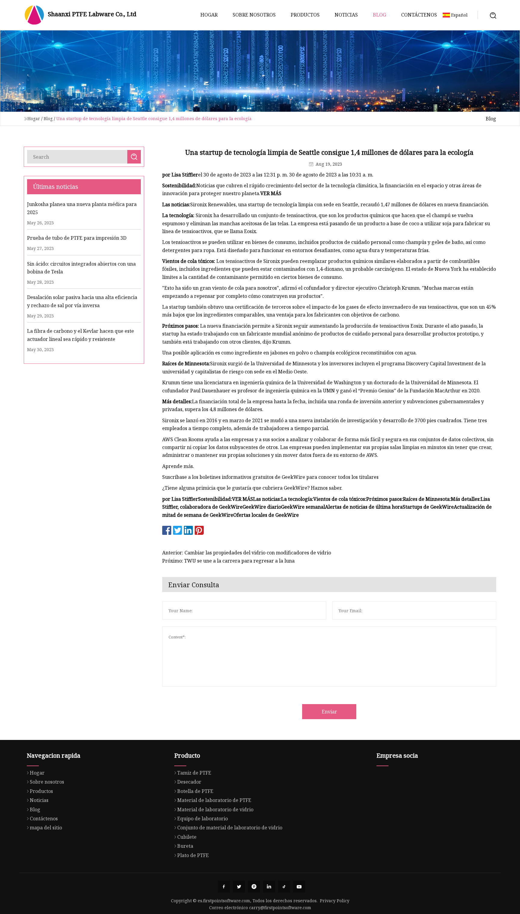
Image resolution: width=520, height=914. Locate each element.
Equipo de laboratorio (202, 818)
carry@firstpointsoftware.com (280, 907)
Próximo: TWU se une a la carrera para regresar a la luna (228, 560)
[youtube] (299, 887)
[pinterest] (254, 887)
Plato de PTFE (193, 855)
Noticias (346, 14)
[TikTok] (284, 887)
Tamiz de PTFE (194, 772)
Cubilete (187, 837)
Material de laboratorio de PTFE (214, 800)
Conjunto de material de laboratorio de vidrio (229, 827)
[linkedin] (269, 887)
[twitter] (239, 887)
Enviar (329, 711)
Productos (305, 14)
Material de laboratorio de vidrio (215, 809)
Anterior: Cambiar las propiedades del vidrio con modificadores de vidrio (246, 552)
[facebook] (224, 887)
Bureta (185, 846)
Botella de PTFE (195, 791)
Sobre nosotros (254, 14)
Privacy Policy (334, 900)
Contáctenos (419, 14)
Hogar (209, 14)
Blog (379, 14)
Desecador (189, 781)
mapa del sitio (46, 827)
